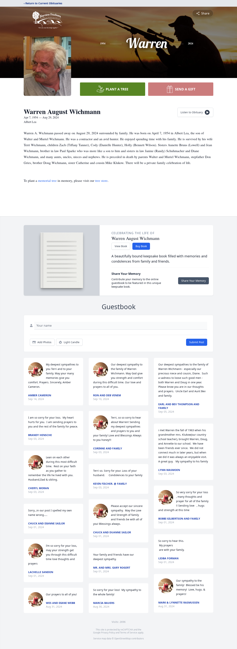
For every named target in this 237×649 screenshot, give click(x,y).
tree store (101, 180)
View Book (121, 246)
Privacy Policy (108, 632)
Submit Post (196, 342)
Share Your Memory (193, 280)
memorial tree (47, 180)
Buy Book (141, 246)
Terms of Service (128, 632)
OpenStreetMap (122, 638)
